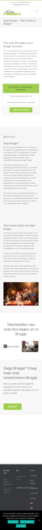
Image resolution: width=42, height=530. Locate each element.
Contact (33, 498)
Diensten (34, 475)
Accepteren (13, 522)
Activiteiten (34, 488)
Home (33, 470)
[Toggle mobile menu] (37, 11)
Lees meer (21, 526)
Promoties (34, 493)
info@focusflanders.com (21, 5)
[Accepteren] (39, 520)
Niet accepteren (27, 522)
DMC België (33, 482)
